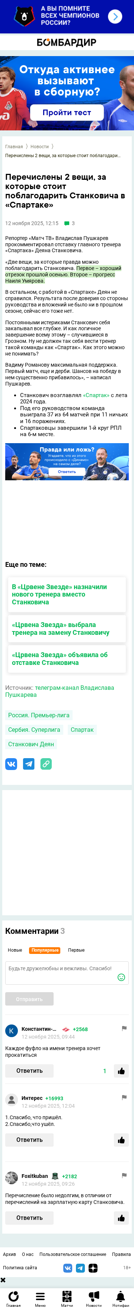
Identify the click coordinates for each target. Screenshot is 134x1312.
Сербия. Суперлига (34, 729)
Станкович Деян (31, 744)
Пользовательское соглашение (72, 1254)
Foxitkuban (35, 1176)
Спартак (82, 729)
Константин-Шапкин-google (40, 1029)
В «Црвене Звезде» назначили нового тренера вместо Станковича (59, 594)
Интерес (32, 1098)
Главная (14, 146)
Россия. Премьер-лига (39, 715)
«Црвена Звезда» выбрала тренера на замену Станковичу (60, 628)
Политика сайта (20, 1267)
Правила (121, 1254)
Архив (9, 1254)
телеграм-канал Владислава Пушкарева (59, 691)
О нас (28, 1254)
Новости (40, 146)
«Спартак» (96, 395)
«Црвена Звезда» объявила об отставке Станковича (60, 658)
